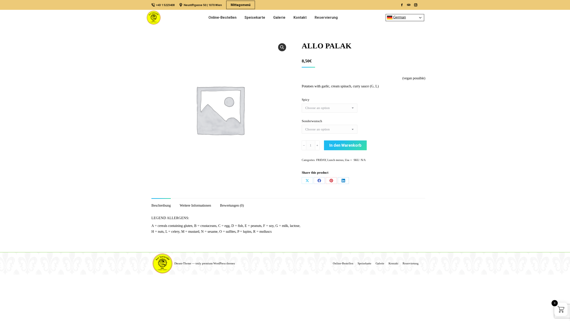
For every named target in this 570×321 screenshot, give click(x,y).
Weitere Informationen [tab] (195, 205)
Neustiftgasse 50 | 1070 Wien (203, 5)
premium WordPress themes (218, 263)
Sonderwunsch (312, 121)
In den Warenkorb (345, 145)
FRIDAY (321, 160)
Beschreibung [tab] (161, 205)
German (399, 17)
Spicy (305, 99)
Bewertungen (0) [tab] (232, 205)
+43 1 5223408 (165, 5)
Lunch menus (335, 160)
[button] (282, 47)
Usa (347, 160)
